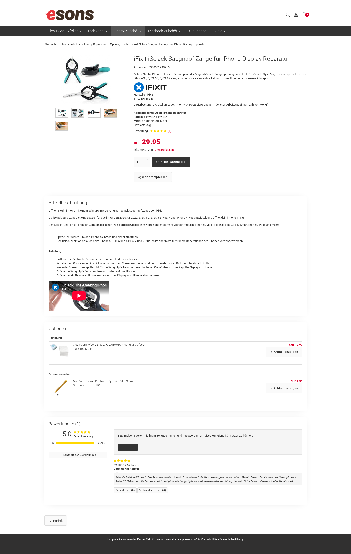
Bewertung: (141, 131)
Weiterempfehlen (154, 177)
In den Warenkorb (172, 162)
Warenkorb (129, 539)
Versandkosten (164, 149)
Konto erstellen (169, 539)
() (127, 490)
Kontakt (205, 539)
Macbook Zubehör (162, 31)
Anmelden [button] (129, 447)
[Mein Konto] (296, 15)
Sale (218, 31)
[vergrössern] (86, 80)
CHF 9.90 (296, 381)
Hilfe (214, 539)
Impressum (186, 539)
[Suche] (288, 15)
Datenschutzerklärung (231, 539)
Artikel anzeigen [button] (285, 351)
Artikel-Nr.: (141, 67)
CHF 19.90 (295, 344)
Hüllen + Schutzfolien (61, 31)
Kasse (140, 539)
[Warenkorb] (304, 15)
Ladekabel (96, 31)
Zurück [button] (57, 520)
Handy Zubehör (126, 31)
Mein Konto (152, 539)
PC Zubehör (196, 31)
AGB (196, 539)
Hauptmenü (114, 539)
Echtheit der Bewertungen (79, 455)
